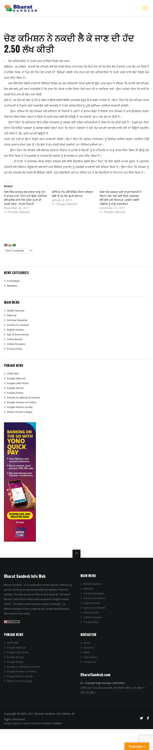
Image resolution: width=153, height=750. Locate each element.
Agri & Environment (18, 334)
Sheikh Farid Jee (16, 310)
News (86, 652)
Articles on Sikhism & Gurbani (23, 397)
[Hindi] (10, 245)
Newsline (12, 285)
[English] (6, 245)
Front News (13, 281)
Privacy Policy (14, 349)
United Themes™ (53, 723)
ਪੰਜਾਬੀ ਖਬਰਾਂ (13, 373)
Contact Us (89, 662)
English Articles (15, 329)
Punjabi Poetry (15, 393)
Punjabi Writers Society (20, 407)
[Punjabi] (14, 245)
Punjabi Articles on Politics (21, 402)
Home (86, 643)
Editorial (11, 315)
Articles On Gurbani (18, 325)
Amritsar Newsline (17, 320)
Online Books (14, 339)
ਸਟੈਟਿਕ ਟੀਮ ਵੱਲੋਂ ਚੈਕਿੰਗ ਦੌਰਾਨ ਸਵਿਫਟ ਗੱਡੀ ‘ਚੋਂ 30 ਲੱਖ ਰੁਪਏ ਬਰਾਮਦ (72, 194)
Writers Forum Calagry (19, 412)
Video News (90, 657)
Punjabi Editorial (16, 378)
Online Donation (16, 344)
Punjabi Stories (15, 388)
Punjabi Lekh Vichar (18, 383)
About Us (88, 647)
